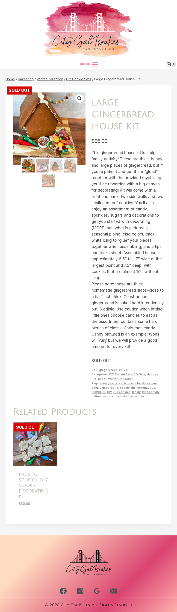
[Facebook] (63, 591)
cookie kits (128, 387)
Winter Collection (120, 379)
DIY (109, 392)
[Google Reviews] (96, 591)
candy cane (108, 383)
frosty (136, 392)
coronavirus (146, 387)
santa (106, 396)
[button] (79, 98)
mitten (96, 396)
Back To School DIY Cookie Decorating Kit (33, 485)
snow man (136, 396)
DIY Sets (139, 374)
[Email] (113, 591)
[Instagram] (80, 591)
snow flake (120, 396)
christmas (126, 383)
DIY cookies (121, 392)
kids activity (150, 392)
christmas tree (146, 383)
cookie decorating (104, 387)
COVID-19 (98, 392)
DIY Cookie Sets (120, 374)
